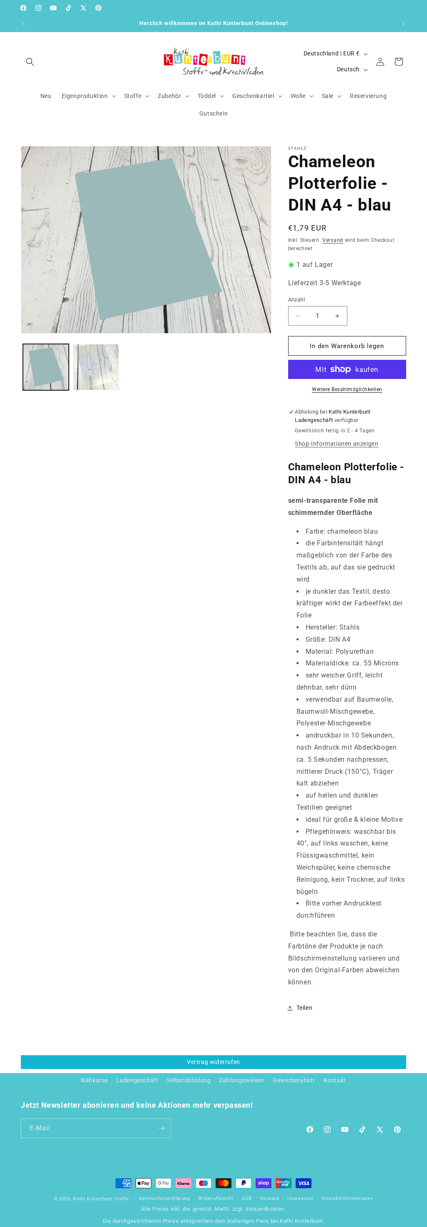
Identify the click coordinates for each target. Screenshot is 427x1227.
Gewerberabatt (294, 1080)
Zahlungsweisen (241, 1080)
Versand (332, 240)
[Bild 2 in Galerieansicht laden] (96, 367)
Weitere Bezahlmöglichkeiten (347, 389)
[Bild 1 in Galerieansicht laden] (46, 367)
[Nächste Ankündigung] (403, 24)
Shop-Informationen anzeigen (336, 443)
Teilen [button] (304, 1007)
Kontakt (335, 1080)
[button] (30, 62)
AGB (247, 1198)
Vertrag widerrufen (213, 1062)
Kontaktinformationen (347, 1198)
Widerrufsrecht (216, 1198)
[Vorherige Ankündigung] (24, 24)
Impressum (300, 1198)
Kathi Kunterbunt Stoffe (102, 1199)
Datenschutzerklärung (164, 1198)
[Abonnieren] (161, 1128)
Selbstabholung (189, 1080)
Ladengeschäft (137, 1080)
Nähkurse (94, 1080)
